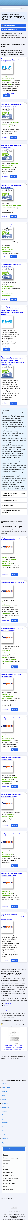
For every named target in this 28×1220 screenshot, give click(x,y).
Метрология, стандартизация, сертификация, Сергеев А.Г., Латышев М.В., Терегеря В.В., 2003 (14, 1047)
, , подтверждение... (11, 265)
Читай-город (7, 1003)
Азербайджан (6, 1088)
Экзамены (6, 1169)
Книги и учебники (8, 1175)
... (26, 57)
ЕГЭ (4, 1166)
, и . (11, 186)
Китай (4, 1131)
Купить (7, 95)
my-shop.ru (5, 137)
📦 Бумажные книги (8, 25)
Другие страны (6, 1143)
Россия (4, 1083)
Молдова (4, 1111)
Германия (5, 1127)
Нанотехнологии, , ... (10, 225)
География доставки (10, 500)
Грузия (4, 1099)
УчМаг (6, 1010)
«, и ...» (11, 834)
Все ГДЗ (5, 1163)
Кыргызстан (5, 1107)
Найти (5, 1186)
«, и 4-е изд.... (11, 539)
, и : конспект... (11, 874)
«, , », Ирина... (11, 795)
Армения (4, 1091)
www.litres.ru (5, 574)
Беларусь (5, 1095)
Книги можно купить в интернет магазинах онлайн (13, 494)
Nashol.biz (7, 1215)
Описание (6, 410)
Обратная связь (8, 1189)
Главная (5, 1155)
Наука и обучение (8, 1172)
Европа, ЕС (5, 1138)
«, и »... (11, 718)
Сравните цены (8, 505)
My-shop (6, 1005)
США (3, 1135)
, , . (11, 146)
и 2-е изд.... (11, 60)
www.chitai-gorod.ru (8, 93)
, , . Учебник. (11, 105)
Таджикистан (6, 1115)
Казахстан (5, 1103)
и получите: (11, 511)
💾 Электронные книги (9, 29)
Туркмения (5, 1119)
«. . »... (11, 675)
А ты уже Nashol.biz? (9, 1183)
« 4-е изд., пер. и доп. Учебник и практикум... (12, 583)
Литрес (6, 1008)
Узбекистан (5, 1123)
